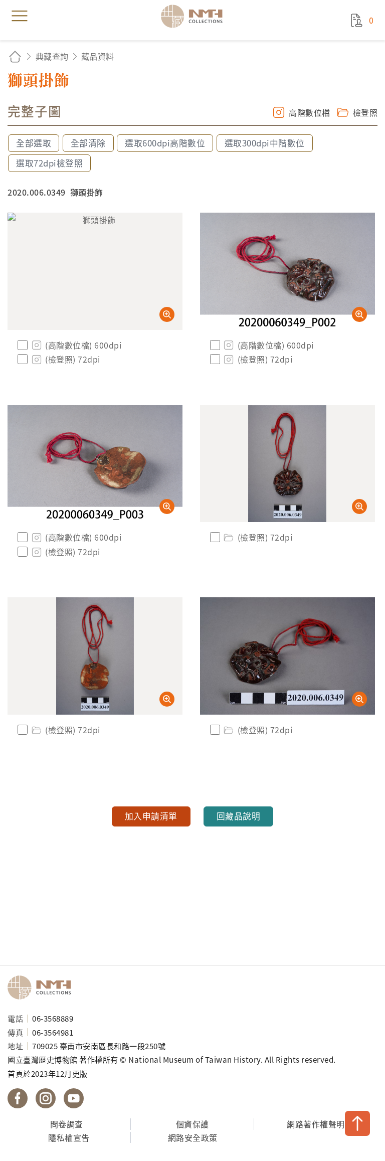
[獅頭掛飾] (95, 271)
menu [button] (20, 16)
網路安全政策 (193, 1137)
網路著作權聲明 (316, 1123)
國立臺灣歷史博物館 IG (46, 1098)
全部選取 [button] (33, 143)
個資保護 (192, 1123)
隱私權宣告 (69, 1137)
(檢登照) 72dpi (72, 359)
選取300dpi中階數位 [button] (265, 143)
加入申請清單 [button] (151, 816)
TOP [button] (357, 1123)
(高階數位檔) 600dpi (83, 345)
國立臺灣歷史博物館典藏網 (195, 16)
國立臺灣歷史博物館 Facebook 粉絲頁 (18, 1098)
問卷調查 (66, 1123)
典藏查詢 (52, 56)
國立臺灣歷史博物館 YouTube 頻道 (74, 1098)
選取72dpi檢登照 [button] (49, 163)
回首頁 (15, 56)
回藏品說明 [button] (239, 816)
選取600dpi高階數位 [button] (165, 143)
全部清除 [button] (88, 143)
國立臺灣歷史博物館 (43, 987)
